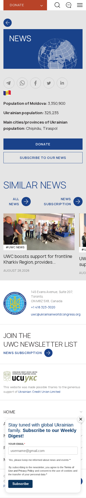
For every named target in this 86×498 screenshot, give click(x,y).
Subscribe (20, 484)
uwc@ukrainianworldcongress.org (55, 314)
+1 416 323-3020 (43, 307)
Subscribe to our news (43, 157)
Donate (43, 144)
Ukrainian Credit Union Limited (39, 392)
